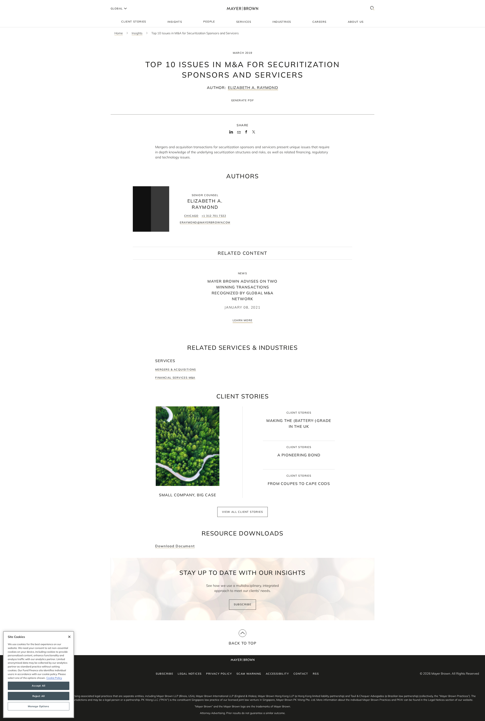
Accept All (38, 685)
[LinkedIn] (231, 133)
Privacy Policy (219, 673)
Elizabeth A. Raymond (253, 87)
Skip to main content (18, 3)
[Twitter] (253, 133)
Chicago (191, 215)
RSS (316, 673)
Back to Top (242, 643)
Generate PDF (242, 100)
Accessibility (277, 673)
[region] (38, 674)
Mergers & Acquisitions (175, 369)
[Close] (69, 637)
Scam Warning (248, 673)
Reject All (38, 696)
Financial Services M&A (175, 377)
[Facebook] (246, 133)
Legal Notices (190, 673)
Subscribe (242, 604)
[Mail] (239, 132)
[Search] (372, 8)
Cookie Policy (54, 677)
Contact (300, 673)
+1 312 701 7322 (214, 215)
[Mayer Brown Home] (242, 8)
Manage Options (38, 706)
